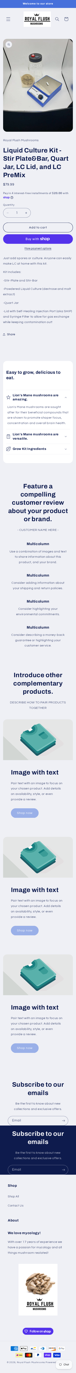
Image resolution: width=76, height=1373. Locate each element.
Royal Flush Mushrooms (31, 1362)
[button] (8, 19)
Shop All (13, 1196)
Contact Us (15, 1205)
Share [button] (11, 334)
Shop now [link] (24, 813)
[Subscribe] (63, 1121)
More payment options (38, 248)
